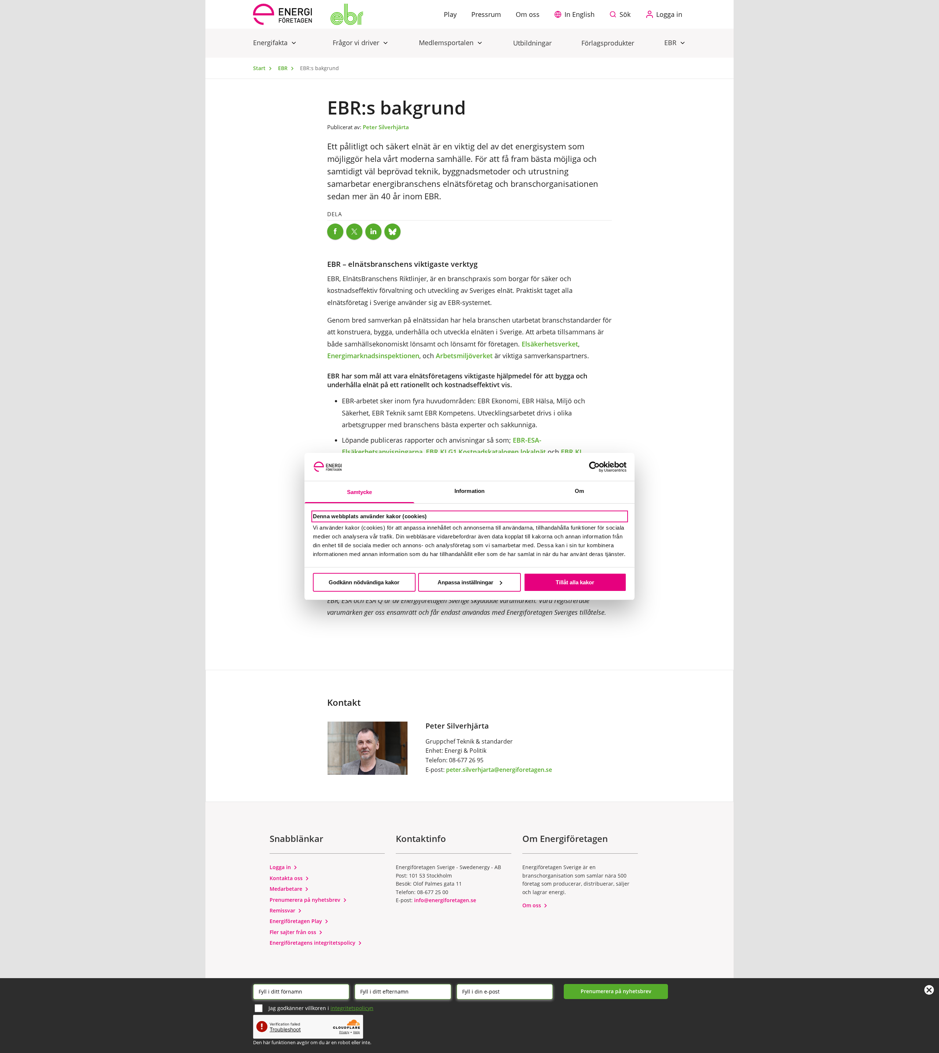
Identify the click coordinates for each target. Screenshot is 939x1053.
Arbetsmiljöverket (464, 355)
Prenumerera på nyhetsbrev (306, 899)
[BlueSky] (392, 232)
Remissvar (283, 910)
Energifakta (271, 42)
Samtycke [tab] (359, 492)
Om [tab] (579, 491)
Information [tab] (469, 491)
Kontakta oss (287, 878)
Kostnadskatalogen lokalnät (502, 451)
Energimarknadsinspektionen (373, 355)
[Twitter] (354, 232)
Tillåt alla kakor (575, 582)
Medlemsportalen (447, 42)
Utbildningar (532, 43)
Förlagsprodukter (607, 43)
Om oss (532, 905)
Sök (625, 14)
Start (260, 68)
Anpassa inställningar (465, 582)
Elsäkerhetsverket (550, 343)
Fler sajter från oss (294, 932)
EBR (671, 42)
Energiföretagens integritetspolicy (313, 942)
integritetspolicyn (351, 1008)
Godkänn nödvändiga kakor (364, 582)
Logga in (281, 867)
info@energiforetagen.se (445, 900)
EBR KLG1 (441, 451)
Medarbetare (287, 888)
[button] (576, 14)
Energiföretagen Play (297, 921)
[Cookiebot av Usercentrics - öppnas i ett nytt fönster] (594, 466)
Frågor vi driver (357, 42)
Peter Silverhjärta (386, 127)
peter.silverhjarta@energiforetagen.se (499, 770)
